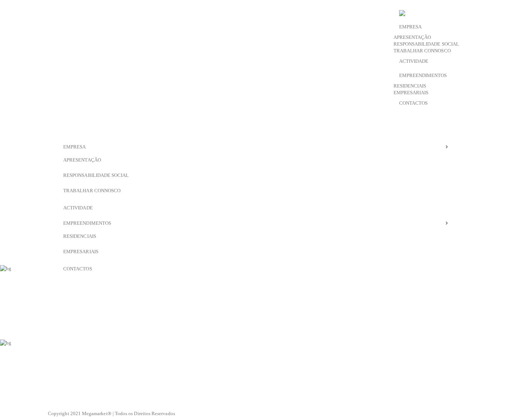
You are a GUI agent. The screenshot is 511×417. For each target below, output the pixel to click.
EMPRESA (410, 27)
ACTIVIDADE (414, 61)
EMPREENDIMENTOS (423, 75)
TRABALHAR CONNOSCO (422, 50)
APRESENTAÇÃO (412, 37)
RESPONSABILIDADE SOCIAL (426, 44)
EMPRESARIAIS (411, 92)
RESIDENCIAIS (410, 86)
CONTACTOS (413, 103)
